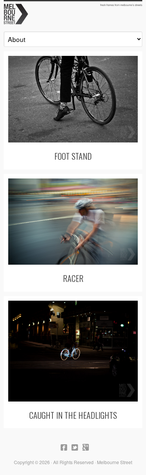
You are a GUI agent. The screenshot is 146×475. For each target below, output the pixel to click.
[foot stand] (73, 99)
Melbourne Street (73, 13)
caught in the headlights (73, 415)
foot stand (73, 156)
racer (73, 278)
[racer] (73, 221)
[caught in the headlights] (73, 351)
